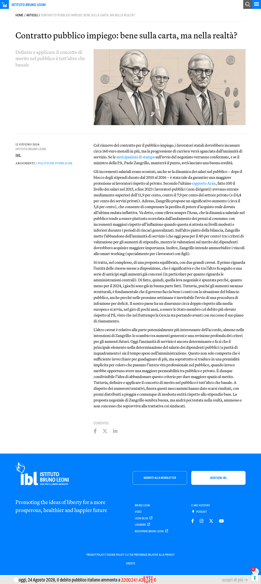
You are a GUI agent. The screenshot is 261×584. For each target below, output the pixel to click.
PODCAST (201, 512)
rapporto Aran (204, 183)
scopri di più (232, 580)
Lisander (140, 525)
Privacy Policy (95, 555)
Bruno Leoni (142, 505)
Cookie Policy (115, 555)
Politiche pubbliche (55, 163)
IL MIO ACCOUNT (200, 505)
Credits (130, 563)
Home (19, 15)
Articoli (32, 15)
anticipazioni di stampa (135, 156)
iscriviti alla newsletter (160, 478)
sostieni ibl (218, 477)
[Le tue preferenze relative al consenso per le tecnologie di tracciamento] (254, 577)
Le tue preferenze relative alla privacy (150, 555)
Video (138, 512)
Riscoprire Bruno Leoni (149, 531)
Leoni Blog (142, 518)
